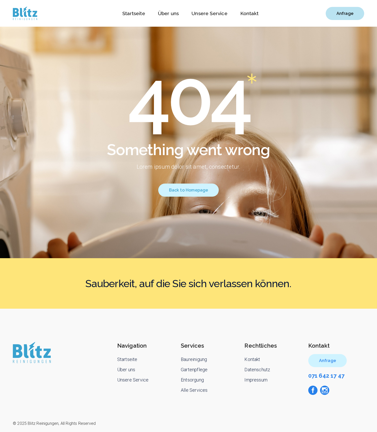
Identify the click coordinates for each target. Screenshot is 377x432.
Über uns (126, 369)
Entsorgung (192, 380)
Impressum (255, 380)
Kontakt (252, 359)
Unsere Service (133, 380)
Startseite (127, 359)
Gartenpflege (194, 369)
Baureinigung (194, 359)
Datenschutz (257, 369)
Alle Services (194, 390)
